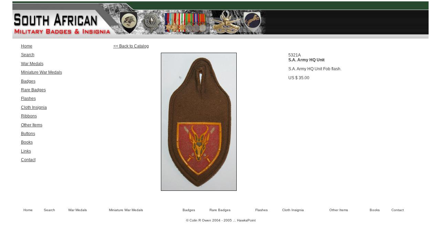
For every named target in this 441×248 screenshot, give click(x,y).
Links (26, 151)
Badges (28, 81)
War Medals (32, 63)
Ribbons (29, 116)
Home (26, 46)
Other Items (31, 125)
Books (27, 142)
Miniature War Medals (41, 72)
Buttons (28, 133)
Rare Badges (33, 89)
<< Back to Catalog (131, 46)
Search (27, 54)
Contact (28, 159)
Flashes (28, 98)
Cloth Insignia (34, 107)
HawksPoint (246, 220)
